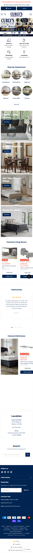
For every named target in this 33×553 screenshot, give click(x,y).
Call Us (24, 8)
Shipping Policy (23, 528)
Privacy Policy (7, 530)
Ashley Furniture (6, 269)
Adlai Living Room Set (26, 268)
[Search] (27, 455)
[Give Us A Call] (24, 43)
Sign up (26, 490)
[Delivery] (9, 43)
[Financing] (9, 55)
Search (3, 526)
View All (16, 104)
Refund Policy (14, 528)
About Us (9, 526)
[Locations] (24, 55)
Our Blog (27, 533)
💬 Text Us (8, 8)
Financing (6, 528)
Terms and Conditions (18, 526)
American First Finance (18, 530)
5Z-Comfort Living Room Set (9, 266)
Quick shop (9, 272)
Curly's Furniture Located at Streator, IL (13, 533)
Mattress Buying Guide (15, 531)
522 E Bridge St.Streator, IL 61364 (16, 422)
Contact (28, 526)
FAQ (26, 530)
